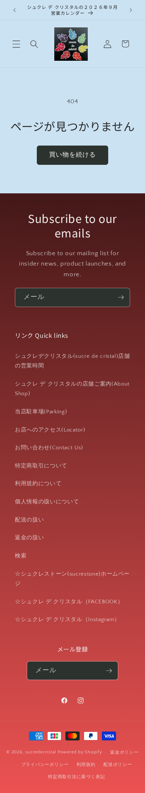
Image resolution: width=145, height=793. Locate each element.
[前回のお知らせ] (14, 10)
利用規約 (86, 764)
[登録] (121, 297)
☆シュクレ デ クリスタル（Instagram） (67, 619)
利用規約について (38, 483)
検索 (20, 556)
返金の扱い (29, 537)
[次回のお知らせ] (131, 10)
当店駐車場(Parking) (41, 412)
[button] (16, 44)
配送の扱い (29, 520)
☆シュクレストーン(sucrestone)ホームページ (72, 579)
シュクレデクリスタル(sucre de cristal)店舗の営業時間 (72, 361)
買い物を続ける (72, 154)
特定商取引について (41, 466)
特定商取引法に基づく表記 (76, 776)
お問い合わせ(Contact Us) (49, 447)
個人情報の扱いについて (47, 502)
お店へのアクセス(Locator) (50, 430)
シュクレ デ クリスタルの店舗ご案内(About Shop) (72, 389)
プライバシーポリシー (45, 764)
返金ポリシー (124, 752)
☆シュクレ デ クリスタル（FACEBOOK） (69, 602)
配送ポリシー (117, 764)
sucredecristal (40, 752)
